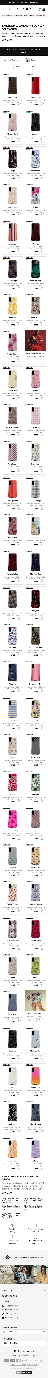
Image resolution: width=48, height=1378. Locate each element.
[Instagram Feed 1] (24, 1274)
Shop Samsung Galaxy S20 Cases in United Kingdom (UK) (11, 1215)
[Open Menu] (4, 9)
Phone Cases (7, 16)
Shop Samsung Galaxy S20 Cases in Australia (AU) (33, 1208)
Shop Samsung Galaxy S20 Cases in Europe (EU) (33, 1200)
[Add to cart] (19, 104)
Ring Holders (29, 16)
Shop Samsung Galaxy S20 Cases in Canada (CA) (11, 1208)
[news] (39, 9)
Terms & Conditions (18, 1365)
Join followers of (27, 1257)
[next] (45, 2)
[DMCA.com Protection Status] (24, 1372)
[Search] (9, 9)
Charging (18, 16)
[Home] (24, 9)
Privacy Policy (32, 1365)
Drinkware (40, 16)
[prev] (2, 2)
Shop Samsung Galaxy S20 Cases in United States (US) (11, 1200)
